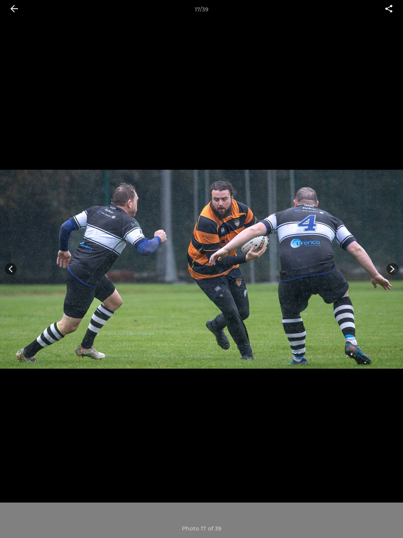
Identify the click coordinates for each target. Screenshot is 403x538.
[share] (389, 9)
